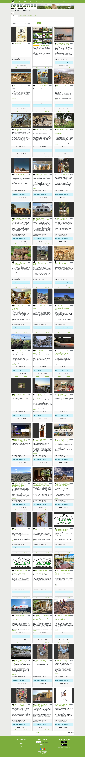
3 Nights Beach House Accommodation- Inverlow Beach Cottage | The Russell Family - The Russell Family (41, 396)
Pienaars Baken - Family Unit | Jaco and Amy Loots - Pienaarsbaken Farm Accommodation (19, 307)
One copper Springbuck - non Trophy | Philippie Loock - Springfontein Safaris (62, 705)
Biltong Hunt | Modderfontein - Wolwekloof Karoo (39, 263)
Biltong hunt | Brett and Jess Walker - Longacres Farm (62, 175)
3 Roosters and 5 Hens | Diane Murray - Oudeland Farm (19, 705)
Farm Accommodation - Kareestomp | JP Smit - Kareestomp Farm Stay (18, 176)
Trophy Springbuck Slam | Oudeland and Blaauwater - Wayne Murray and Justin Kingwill (40, 176)
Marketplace (32, 1)
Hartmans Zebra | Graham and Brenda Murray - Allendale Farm (40, 131)
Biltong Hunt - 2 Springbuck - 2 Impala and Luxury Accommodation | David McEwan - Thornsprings (62, 441)
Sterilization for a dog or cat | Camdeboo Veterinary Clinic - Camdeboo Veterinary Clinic (62, 529)
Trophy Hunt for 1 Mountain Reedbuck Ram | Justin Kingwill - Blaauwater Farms (19, 396)
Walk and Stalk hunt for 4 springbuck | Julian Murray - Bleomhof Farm (40, 352)
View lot (16, 67)
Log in (73, 1)
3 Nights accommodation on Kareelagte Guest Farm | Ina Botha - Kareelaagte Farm (40, 705)
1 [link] (38, 732)
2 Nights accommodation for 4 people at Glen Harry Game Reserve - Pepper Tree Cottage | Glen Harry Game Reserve (41, 617)
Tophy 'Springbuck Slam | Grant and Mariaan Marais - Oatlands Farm (40, 441)
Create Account (67, 1)
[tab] (38, 742)
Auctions (27, 1)
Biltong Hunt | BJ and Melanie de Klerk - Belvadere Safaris (40, 86)
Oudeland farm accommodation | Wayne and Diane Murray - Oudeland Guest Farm (62, 307)
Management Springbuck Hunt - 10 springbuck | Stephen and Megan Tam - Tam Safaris (62, 396)
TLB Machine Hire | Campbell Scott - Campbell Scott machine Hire (62, 87)
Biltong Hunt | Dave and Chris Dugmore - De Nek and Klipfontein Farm (18, 263)
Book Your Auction (54, 1)
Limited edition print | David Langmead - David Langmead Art (62, 44)
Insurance (38, 1)
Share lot (25, 67)
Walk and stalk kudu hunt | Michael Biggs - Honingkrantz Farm (19, 352)
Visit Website (42, 744)
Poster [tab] (35, 15)
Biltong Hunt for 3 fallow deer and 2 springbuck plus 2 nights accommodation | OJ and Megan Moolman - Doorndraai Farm (62, 617)
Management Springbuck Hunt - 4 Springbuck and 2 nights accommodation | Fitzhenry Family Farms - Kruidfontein (19, 484)
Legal (21, 746)
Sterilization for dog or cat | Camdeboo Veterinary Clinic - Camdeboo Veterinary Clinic (19, 572)
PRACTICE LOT (17, 43)
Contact (43, 1)
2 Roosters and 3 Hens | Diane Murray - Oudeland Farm (62, 661)
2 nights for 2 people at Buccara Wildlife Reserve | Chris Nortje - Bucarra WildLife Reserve (19, 441)
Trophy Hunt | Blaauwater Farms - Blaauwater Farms (62, 262)
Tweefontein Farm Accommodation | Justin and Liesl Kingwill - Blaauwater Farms (41, 219)
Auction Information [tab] (22, 15)
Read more (56, 55)
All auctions (21, 1)
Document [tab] (30, 15)
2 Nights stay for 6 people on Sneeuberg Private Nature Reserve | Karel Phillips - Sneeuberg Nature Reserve (62, 484)
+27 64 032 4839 (42, 747)
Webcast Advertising (21, 744)
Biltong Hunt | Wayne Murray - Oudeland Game (20, 86)
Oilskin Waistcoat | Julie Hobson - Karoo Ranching (61, 219)
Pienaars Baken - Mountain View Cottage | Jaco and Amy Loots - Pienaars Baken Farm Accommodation (61, 131)
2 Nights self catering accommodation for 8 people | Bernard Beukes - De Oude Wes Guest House (19, 617)
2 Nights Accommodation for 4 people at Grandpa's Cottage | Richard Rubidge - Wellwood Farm (41, 484)
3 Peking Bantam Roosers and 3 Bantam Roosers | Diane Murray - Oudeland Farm (40, 662)
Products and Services (44, 45)
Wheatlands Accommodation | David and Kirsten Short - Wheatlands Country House (19, 219)
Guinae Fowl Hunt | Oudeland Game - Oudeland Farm (19, 130)
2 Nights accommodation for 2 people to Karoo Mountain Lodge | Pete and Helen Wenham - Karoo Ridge (62, 572)
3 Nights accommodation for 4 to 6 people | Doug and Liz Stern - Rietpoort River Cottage (20, 662)
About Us (21, 741)
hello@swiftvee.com (42, 745)
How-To (48, 1)
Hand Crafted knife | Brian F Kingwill (19, 528)
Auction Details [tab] (14, 15)
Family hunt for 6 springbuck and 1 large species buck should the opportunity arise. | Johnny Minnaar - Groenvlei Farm (62, 352)
